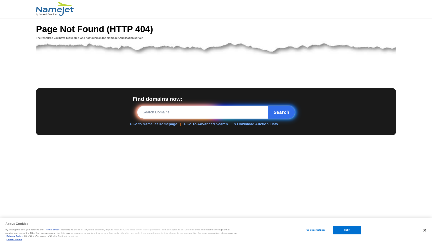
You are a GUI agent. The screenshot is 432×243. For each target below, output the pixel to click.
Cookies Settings (316, 230)
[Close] (425, 230)
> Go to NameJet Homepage (153, 124)
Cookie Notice (14, 239)
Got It (347, 230)
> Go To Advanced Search (206, 124)
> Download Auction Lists (256, 124)
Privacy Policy (15, 236)
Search (282, 112)
